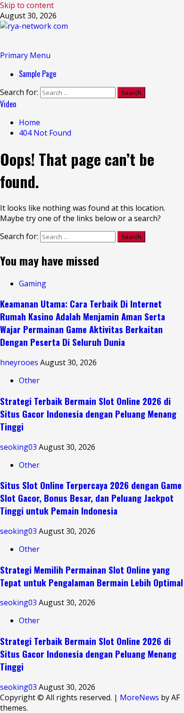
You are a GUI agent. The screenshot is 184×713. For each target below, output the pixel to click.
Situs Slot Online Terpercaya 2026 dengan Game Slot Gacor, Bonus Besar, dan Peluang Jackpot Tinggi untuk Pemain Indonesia (91, 498)
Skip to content (27, 5)
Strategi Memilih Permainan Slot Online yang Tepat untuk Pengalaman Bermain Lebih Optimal (91, 576)
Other (29, 380)
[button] (25, 55)
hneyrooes (20, 362)
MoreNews (139, 697)
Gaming (32, 283)
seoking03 (19, 447)
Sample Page (37, 73)
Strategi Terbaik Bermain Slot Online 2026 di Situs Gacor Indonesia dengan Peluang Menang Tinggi (88, 414)
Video (8, 104)
